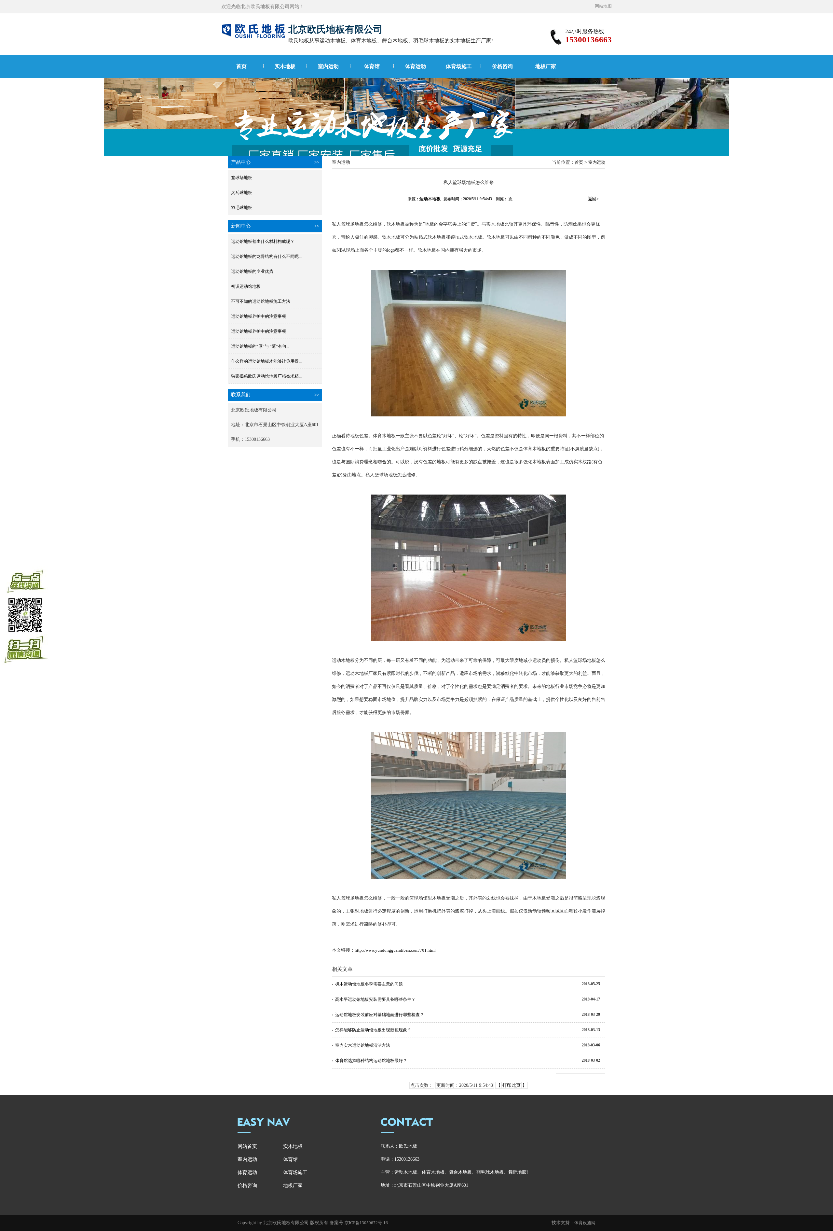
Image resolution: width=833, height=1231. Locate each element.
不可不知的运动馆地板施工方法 (260, 301)
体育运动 (415, 66)
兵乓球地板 (241, 192)
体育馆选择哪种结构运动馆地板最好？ (371, 1060)
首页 (241, 66)
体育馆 (372, 66)
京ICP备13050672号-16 (366, 1222)
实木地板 (285, 66)
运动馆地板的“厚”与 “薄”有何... (260, 346)
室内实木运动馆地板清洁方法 (362, 1045)
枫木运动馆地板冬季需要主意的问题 (369, 984)
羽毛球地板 (241, 207)
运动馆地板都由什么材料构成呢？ (262, 241)
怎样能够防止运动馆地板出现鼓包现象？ (373, 1030)
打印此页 (511, 1085)
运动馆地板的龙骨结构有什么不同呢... (266, 256)
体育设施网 (584, 1222)
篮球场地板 (241, 177)
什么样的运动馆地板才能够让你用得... (266, 361)
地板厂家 (545, 66)
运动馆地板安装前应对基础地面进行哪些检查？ (379, 1014)
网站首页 (247, 1146)
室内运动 (328, 66)
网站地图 (603, 6)
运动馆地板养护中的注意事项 (258, 316)
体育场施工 (459, 66)
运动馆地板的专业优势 (252, 271)
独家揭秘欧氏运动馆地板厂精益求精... (266, 376)
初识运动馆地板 (246, 286)
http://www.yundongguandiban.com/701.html (395, 950)
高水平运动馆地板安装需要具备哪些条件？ (375, 999)
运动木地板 (430, 198)
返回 (593, 198)
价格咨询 (502, 66)
